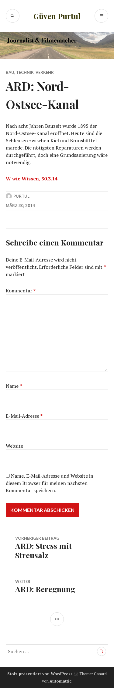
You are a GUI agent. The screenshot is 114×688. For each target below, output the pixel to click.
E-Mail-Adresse (24, 416)
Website (14, 446)
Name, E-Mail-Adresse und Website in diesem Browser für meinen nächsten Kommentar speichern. (49, 483)
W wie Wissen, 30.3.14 (31, 178)
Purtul (21, 196)
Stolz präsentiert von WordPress (40, 673)
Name (14, 386)
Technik (25, 72)
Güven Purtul (57, 16)
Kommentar (21, 290)
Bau (10, 72)
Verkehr (45, 72)
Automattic (60, 681)
